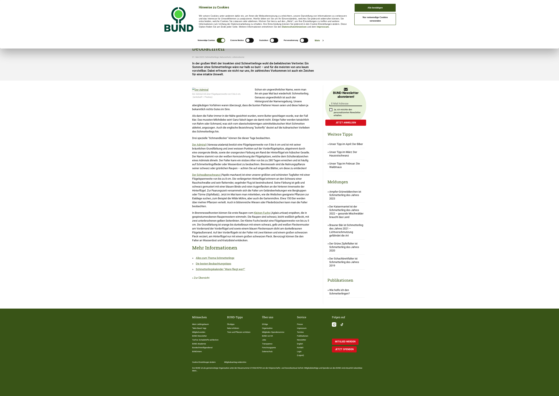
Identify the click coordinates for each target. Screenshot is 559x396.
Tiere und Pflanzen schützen (238, 332)
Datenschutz (267, 351)
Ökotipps (231, 324)
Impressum (323, 26)
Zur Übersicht (201, 277)
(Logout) (300, 355)
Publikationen (302, 336)
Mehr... (195, 371)
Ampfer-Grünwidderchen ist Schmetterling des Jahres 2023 (345, 195)
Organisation (267, 328)
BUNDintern (197, 351)
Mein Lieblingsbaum (200, 324)
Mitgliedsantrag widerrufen (235, 362)
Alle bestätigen (375, 7)
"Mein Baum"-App (199, 328)
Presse (300, 324)
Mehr (317, 40)
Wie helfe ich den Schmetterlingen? (339, 291)
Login (299, 351)
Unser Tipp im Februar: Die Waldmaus (344, 165)
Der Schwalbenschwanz (206, 174)
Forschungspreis (269, 347)
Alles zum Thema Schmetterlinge (215, 257)
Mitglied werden (198, 332)
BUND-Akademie (199, 344)
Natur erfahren (233, 328)
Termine (300, 332)
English (300, 344)
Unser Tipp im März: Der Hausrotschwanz (343, 154)
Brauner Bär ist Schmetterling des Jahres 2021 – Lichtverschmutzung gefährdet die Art (346, 230)
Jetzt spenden (344, 349)
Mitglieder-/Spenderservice (273, 332)
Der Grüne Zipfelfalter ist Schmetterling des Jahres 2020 (344, 247)
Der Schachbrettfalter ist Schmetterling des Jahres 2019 (344, 262)
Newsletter (301, 340)
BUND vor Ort (267, 336)
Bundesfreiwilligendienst (202, 347)
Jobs (264, 340)
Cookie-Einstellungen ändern (204, 362)
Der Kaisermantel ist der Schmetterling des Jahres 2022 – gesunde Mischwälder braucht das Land (346, 212)
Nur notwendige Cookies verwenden (375, 19)
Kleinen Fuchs (262, 212)
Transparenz (267, 344)
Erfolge (265, 324)
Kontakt (300, 347)
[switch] (249, 40)
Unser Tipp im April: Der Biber (346, 144)
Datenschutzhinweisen (294, 26)
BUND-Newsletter (199, 336)
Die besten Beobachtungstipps (213, 263)
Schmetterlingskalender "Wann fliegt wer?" (220, 269)
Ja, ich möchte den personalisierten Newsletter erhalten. (347, 112)
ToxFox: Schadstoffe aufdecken (205, 340)
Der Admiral (199, 144)
